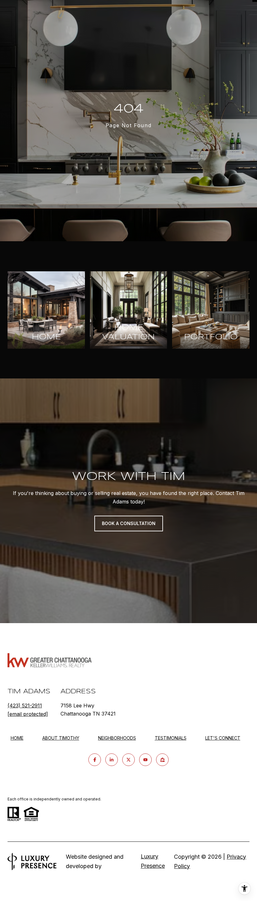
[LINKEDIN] (111, 759)
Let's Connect (222, 738)
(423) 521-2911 (25, 705)
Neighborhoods (117, 738)
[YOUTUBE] (145, 759)
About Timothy (60, 738)
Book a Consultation (128, 523)
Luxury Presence (153, 861)
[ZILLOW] (162, 759)
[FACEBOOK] (94, 759)
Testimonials (170, 738)
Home (17, 738)
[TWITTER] (128, 759)
